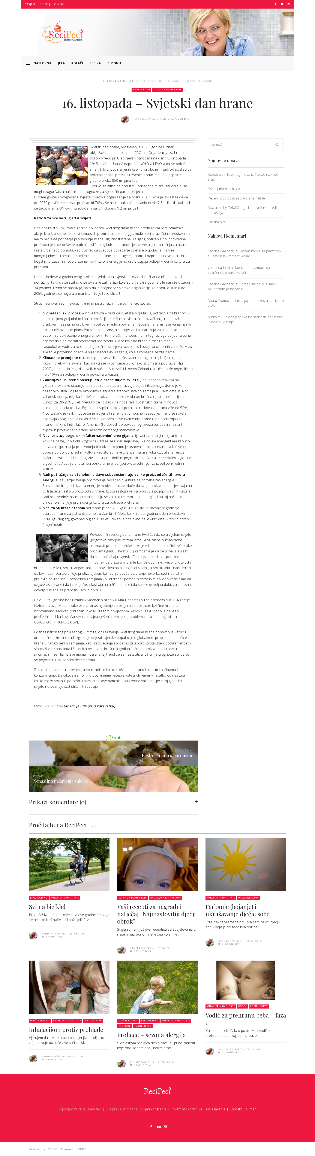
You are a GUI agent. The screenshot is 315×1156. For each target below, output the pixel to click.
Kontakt (236, 1109)
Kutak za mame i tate (119, 81)
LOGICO (52, 1149)
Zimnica (114, 63)
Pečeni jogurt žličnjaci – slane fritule (236, 198)
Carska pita (217, 222)
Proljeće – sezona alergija (151, 1035)
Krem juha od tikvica (224, 188)
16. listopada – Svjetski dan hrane (186, 81)
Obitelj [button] (44, 4)
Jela (61, 63)
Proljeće (124, 1026)
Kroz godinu (145, 81)
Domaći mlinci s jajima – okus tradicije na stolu (242, 286)
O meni (59, 4)
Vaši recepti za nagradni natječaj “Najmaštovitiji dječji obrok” (156, 914)
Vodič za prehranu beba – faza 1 (246, 1018)
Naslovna (42, 63)
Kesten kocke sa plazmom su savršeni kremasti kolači (244, 253)
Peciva (95, 63)
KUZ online (53, 706)
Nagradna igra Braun (165, 897)
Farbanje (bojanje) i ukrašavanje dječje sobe (238, 910)
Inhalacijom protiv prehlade (66, 1029)
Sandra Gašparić (221, 251)
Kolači (77, 63)
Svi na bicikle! (47, 907)
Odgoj (242, 1006)
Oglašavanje (216, 1109)
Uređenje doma (248, 897)
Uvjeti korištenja (153, 1109)
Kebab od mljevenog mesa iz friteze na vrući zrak (243, 177)
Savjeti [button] (30, 4)
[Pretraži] (277, 144)
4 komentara (54, 936)
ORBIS (82, 1149)
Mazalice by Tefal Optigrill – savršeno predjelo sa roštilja (245, 210)
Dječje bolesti (40, 1020)
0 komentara (142, 951)
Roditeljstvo (93, 1020)
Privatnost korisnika (186, 1109)
